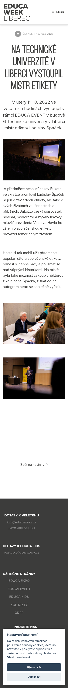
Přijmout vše (34, 667)
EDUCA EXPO (19, 581)
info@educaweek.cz (21, 522)
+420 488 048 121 (21, 528)
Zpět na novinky (32, 465)
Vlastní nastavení (18, 657)
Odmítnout (34, 676)
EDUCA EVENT (19, 589)
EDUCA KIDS (19, 597)
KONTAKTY (19, 605)
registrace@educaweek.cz (21, 552)
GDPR (19, 613)
